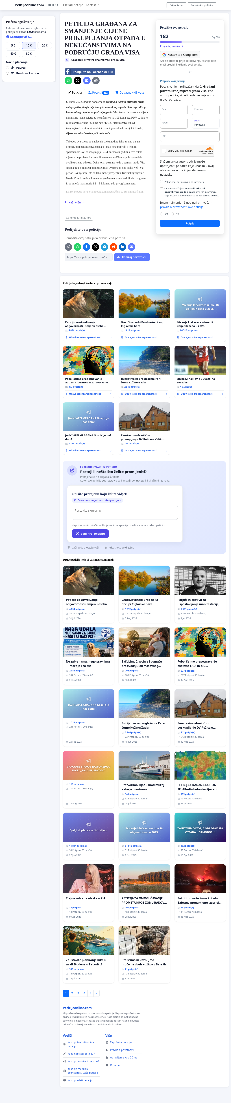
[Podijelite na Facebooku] (86, 247)
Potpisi (99, 92)
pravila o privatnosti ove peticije (181, 207)
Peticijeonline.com (29, 5)
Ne (177, 213)
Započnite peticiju (202, 5)
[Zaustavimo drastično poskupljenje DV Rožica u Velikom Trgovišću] (144, 428)
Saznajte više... (21, 37)
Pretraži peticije (73, 5)
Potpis (190, 223)
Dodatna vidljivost (131, 92)
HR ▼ (55, 4)
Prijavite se (176, 5)
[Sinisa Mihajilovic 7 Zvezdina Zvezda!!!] (200, 372)
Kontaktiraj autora (80, 217)
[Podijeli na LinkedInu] (122, 247)
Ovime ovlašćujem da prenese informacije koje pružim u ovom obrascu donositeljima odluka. (191, 192)
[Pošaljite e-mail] (87, 80)
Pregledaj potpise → (171, 46)
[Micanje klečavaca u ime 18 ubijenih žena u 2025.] (200, 315)
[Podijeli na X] (77, 80)
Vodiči (67, 1035)
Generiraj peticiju (92, 533)
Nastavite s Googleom (182, 55)
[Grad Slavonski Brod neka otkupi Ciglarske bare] (144, 315)
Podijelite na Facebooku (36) (93, 72)
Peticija (76, 92)
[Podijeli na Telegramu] (104, 247)
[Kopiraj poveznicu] (96, 80)
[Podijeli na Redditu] (113, 247)
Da (166, 213)
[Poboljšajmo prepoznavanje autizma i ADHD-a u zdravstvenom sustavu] (88, 372)
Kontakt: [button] (91, 5)
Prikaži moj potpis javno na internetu (184, 182)
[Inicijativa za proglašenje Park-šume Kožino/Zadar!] (144, 372)
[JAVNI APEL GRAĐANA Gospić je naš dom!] (88, 428)
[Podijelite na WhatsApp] (68, 80)
